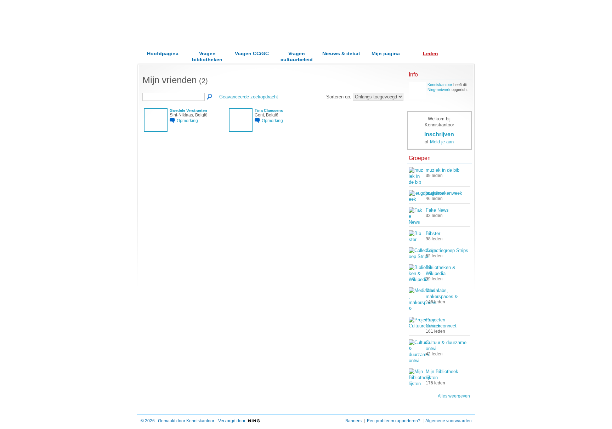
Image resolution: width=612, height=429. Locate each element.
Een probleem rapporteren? (393, 420)
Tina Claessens (269, 110)
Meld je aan (442, 141)
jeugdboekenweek (444, 193)
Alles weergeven (454, 396)
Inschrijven (439, 134)
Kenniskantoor (439, 84)
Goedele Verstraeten (188, 110)
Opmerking (187, 120)
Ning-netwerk (438, 89)
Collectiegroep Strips (447, 250)
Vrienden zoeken (210, 97)
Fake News (437, 210)
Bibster (433, 233)
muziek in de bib (442, 170)
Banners (353, 420)
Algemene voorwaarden (448, 420)
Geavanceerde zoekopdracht (248, 96)
